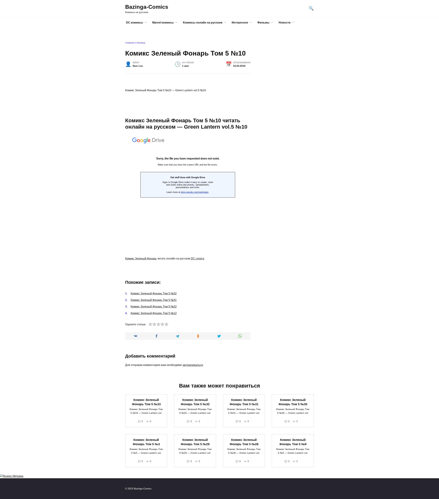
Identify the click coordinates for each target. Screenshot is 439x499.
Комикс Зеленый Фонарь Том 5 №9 (292, 442)
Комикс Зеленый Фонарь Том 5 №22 (154, 306)
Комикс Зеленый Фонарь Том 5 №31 (154, 300)
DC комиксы (134, 22)
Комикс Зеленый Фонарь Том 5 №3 (146, 442)
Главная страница (135, 43)
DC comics (197, 258)
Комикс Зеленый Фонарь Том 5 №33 (146, 402)
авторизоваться (193, 365)
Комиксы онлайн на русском (202, 22)
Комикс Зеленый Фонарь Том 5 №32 (154, 293)
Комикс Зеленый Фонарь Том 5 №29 (195, 442)
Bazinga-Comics (146, 7)
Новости (284, 22)
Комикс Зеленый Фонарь (141, 258)
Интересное (240, 22)
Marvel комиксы (163, 22)
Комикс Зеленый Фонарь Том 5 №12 (154, 313)
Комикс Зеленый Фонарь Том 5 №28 (244, 442)
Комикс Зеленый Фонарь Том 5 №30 (292, 402)
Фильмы (263, 22)
